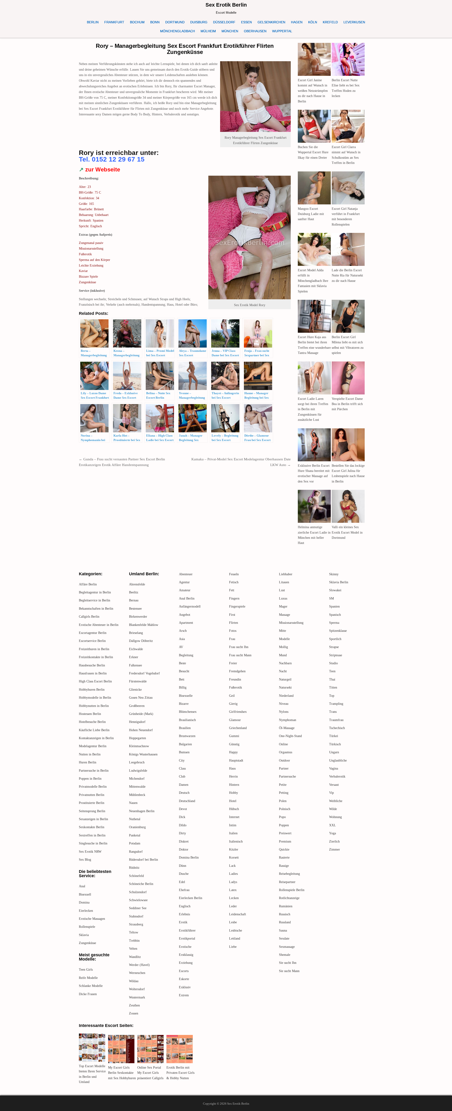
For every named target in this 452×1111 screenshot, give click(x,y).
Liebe (233, 947)
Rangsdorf (136, 851)
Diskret (184, 841)
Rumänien (285, 906)
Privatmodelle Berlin (93, 786)
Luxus (283, 598)
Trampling (336, 704)
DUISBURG (198, 22)
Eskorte (184, 979)
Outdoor (284, 760)
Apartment (186, 622)
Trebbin (134, 940)
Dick (182, 817)
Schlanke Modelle (91, 986)
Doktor (183, 849)
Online (283, 744)
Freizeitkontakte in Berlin (96, 657)
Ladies (233, 874)
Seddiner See (137, 908)
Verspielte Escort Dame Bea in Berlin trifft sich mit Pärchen (347, 404)
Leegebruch (137, 762)
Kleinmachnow (139, 746)
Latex (233, 890)
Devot (183, 809)
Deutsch (184, 793)
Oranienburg (137, 827)
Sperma (334, 622)
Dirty (182, 833)
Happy (233, 752)
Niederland (286, 695)
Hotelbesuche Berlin (92, 722)
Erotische (185, 947)
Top (331, 695)
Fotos (232, 631)
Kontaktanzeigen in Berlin (96, 738)
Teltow (133, 932)
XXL (332, 825)
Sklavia (84, 935)
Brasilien (185, 728)
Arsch (183, 631)
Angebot (184, 614)
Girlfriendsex (238, 712)
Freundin (235, 679)
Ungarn (334, 752)
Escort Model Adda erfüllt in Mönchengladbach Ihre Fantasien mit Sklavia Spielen (313, 280)
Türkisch (335, 744)
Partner (284, 768)
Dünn (182, 866)
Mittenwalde (137, 786)
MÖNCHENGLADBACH (177, 31)
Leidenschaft (237, 914)
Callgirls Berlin (89, 616)
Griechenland (238, 728)
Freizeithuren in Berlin (94, 649)
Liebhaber (285, 574)
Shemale (284, 955)
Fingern (234, 598)
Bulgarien (185, 744)
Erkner (133, 657)
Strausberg (136, 924)
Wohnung (335, 817)
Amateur (184, 590)
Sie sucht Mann (289, 971)
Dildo (182, 825)
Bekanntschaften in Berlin (96, 608)
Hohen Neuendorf (141, 730)
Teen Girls (86, 969)
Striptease (335, 655)
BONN (155, 22)
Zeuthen (134, 1005)
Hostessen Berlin (90, 714)
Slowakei (335, 590)
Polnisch (284, 809)
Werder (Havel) (139, 965)
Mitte (282, 631)
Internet (234, 817)
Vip (331, 793)
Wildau (133, 981)
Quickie (284, 849)
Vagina (333, 768)
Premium (285, 841)
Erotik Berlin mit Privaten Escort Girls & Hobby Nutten (180, 1073)
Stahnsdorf (136, 916)
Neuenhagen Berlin (141, 811)
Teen (332, 671)
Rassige (284, 866)
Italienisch (236, 841)
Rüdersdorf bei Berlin (143, 859)
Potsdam (134, 843)
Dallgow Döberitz (141, 641)
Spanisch (335, 614)
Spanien (334, 606)
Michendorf (137, 778)
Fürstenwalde (138, 681)
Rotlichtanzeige (289, 898)
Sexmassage (287, 947)
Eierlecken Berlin (190, 898)
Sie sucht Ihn (287, 963)
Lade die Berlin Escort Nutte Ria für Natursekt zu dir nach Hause (347, 275)
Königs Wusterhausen (143, 754)
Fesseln (234, 574)
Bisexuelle (186, 695)
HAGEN (297, 22)
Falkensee (135, 665)
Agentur (184, 582)
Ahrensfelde (137, 584)
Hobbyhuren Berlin (92, 689)
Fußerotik (235, 687)
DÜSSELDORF (224, 22)
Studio (333, 663)
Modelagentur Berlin (92, 746)
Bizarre (184, 704)
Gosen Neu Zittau (141, 697)
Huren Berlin (87, 762)
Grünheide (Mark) (141, 714)
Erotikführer (187, 930)
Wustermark (137, 997)
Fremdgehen (237, 671)
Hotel (232, 801)
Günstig (234, 744)
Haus (232, 768)
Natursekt (285, 687)
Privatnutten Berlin (91, 795)
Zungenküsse (87, 943)
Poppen (284, 825)
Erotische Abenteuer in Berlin (98, 625)
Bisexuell (85, 894)
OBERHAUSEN (255, 31)
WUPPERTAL (282, 31)
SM (331, 598)
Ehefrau (184, 890)
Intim (232, 825)
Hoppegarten (137, 738)
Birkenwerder (138, 616)
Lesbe (233, 922)
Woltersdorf (137, 989)
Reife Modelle (88, 978)
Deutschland (187, 801)
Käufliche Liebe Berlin (94, 730)
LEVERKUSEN (354, 22)
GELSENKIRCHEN (271, 22)
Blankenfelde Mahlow (143, 625)
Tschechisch (337, 728)
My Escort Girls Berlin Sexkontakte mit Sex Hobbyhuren (122, 1073)
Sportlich (335, 639)
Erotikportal (187, 938)
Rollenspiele (87, 927)
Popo (282, 817)
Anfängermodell (190, 606)
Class (182, 768)
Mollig (283, 647)
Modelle (284, 639)
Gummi (234, 736)
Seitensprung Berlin (92, 811)
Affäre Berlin (88, 584)
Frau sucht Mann (240, 655)
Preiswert (285, 833)
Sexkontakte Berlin (91, 827)
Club (182, 776)
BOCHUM (137, 22)
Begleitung (186, 655)
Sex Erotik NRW (90, 851)
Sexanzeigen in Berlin (93, 819)
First (232, 614)
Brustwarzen (187, 736)
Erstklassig (186, 955)
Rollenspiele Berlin (291, 890)
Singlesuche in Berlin (93, 843)
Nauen (133, 803)
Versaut (334, 785)
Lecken (234, 898)
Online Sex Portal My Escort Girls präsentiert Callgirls (150, 1073)
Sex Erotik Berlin (226, 5)
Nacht (283, 671)
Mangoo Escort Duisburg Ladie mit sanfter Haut (311, 214)
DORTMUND (175, 22)
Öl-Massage (287, 728)
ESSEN (246, 22)
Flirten (233, 622)
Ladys (233, 882)
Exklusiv (185, 987)
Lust (282, 590)
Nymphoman (287, 720)
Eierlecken (86, 910)
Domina (84, 902)
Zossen (133, 1013)
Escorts (184, 971)
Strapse (334, 647)
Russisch (284, 914)
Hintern (234, 785)
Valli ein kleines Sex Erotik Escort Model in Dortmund (347, 532)
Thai (332, 679)
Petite (283, 785)
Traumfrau (336, 720)
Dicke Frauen (88, 994)
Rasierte (284, 857)
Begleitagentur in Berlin (95, 592)
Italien (233, 833)
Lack (232, 866)
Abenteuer (186, 574)
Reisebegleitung (289, 874)
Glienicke (135, 689)
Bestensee (135, 608)
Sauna (283, 930)
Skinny (334, 574)
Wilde (333, 809)
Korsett (234, 857)
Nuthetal (134, 819)
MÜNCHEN (230, 31)
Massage (284, 614)
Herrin (233, 776)
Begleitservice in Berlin (94, 600)
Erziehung (186, 963)
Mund (283, 655)
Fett (231, 590)
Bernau (133, 600)
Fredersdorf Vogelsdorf (144, 673)
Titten (333, 687)
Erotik (183, 922)
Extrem (184, 995)
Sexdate (284, 938)
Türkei (333, 736)
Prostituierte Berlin (91, 803)
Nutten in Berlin (90, 754)
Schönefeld (136, 876)
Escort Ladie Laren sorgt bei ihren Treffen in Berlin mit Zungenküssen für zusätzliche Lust (313, 409)
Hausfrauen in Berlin (93, 673)
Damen (183, 785)
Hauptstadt (236, 760)
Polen (283, 801)
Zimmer (334, 849)
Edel (182, 882)
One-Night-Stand (290, 736)
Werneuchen (137, 973)
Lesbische (235, 930)
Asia (182, 639)
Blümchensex (188, 712)
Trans (333, 712)
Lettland (234, 938)
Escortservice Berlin (92, 641)
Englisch (184, 906)
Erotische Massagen (92, 918)
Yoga (332, 833)
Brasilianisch (187, 720)
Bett (181, 679)
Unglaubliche (338, 760)
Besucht (184, 671)
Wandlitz (135, 957)
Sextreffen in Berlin (92, 835)
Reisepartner (287, 882)
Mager (283, 606)
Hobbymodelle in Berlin (95, 697)
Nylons (283, 712)
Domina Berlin (189, 857)
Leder (233, 906)
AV (181, 647)
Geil (232, 695)
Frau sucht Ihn (238, 647)
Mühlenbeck (137, 795)
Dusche (184, 874)
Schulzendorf (138, 892)
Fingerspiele (237, 606)
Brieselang (136, 633)
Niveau (283, 704)
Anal (82, 886)
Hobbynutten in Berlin (94, 706)
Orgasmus (285, 752)
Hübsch (234, 809)
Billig (182, 687)
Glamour (235, 720)
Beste (182, 663)
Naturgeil (285, 679)
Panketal (134, 835)
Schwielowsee (138, 900)
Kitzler (233, 849)
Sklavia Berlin (338, 582)
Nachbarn (285, 663)
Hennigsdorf (137, 722)
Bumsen (184, 752)
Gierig (233, 704)
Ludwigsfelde (138, 770)
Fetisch (233, 582)
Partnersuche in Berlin (94, 770)
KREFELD (330, 22)
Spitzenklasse (338, 631)
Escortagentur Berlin (92, 633)
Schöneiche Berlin (141, 884)
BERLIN (93, 22)
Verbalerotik (337, 776)
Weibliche (335, 801)
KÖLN (312, 22)
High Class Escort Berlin (95, 681)
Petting (283, 793)
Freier (233, 663)
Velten (133, 948)
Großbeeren (137, 706)
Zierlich (334, 841)
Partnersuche (287, 776)
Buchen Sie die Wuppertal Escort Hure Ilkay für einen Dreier (313, 152)
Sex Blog (85, 859)
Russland (285, 922)
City (182, 760)
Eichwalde (136, 649)
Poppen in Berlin (90, 778)
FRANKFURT (114, 22)
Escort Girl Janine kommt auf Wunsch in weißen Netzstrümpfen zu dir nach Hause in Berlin (313, 90)
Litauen (284, 582)
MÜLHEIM (208, 31)
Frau (232, 639)
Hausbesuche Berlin (92, 665)
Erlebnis (184, 914)
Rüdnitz (134, 867)
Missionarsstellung (291, 622)
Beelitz (133, 592)
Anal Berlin (186, 598)
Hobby (233, 793)
